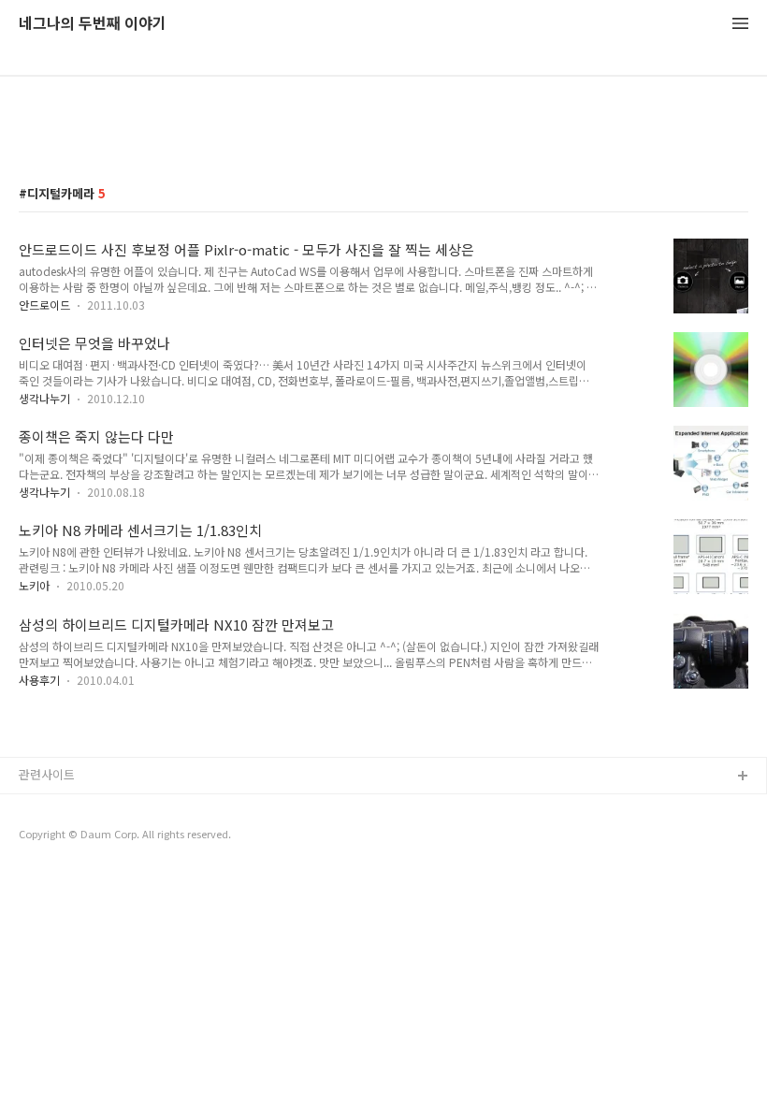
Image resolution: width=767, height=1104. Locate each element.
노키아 (34, 585)
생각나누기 (44, 398)
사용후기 (39, 680)
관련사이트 (47, 774)
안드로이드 (44, 304)
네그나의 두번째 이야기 (92, 24)
